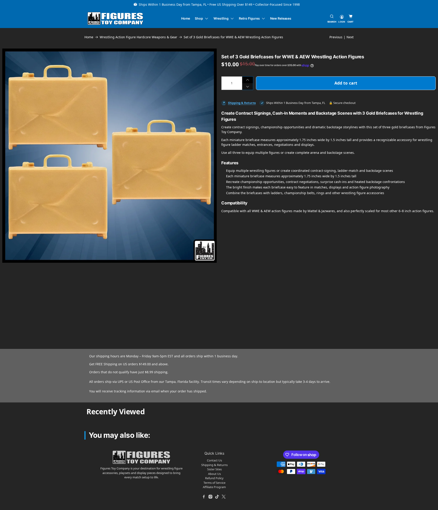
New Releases (280, 18)
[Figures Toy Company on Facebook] (204, 497)
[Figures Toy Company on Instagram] (210, 497)
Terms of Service (214, 483)
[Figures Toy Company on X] (224, 497)
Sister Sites (214, 469)
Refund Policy (214, 478)
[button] (45, 293)
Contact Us (214, 460)
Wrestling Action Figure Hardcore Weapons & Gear (138, 37)
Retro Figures (249, 18)
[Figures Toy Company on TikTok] (217, 497)
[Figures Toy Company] (115, 18)
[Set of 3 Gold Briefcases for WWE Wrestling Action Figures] (109, 156)
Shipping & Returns (242, 103)
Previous (335, 37)
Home (185, 18)
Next (350, 37)
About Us (214, 474)
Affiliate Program (214, 487)
